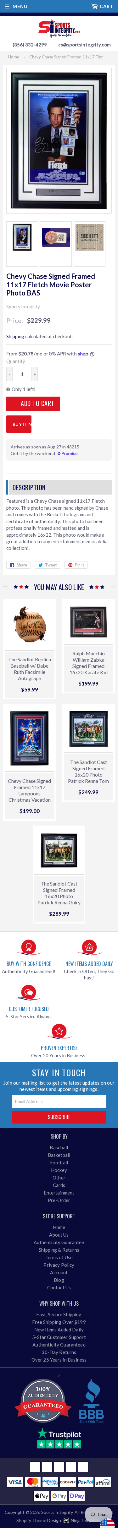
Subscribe (59, 1117)
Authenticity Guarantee (59, 1242)
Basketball (59, 1155)
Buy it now (22, 424)
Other (59, 1177)
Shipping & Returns (59, 1250)
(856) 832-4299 (30, 44)
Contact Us (59, 1287)
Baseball (59, 1147)
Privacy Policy (58, 1265)
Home (13, 56)
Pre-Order (59, 1200)
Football (59, 1162)
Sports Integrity (57, 1512)
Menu (20, 6)
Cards (59, 1185)
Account (59, 1272)
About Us (59, 1235)
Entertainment (59, 1192)
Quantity (15, 361)
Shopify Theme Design (38, 1520)
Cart (106, 6)
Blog (59, 1280)
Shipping (15, 336)
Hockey (59, 1170)
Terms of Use (59, 1257)
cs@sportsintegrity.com (84, 44)
